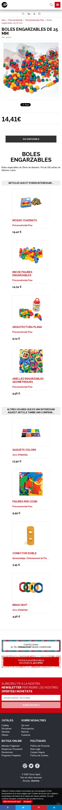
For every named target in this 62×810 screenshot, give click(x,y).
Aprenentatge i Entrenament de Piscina (31, 558)
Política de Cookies (39, 755)
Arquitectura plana (27, 327)
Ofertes (5, 735)
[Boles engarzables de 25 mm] (31, 98)
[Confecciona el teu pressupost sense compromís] (31, 647)
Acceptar (27, 801)
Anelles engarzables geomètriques (28, 380)
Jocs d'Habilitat (20, 455)
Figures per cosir (24, 501)
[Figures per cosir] (31, 494)
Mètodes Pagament (11, 746)
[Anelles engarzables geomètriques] (31, 371)
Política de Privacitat (40, 746)
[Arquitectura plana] (31, 319)
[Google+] (25, 766)
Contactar (25, 735)
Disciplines (7, 728)
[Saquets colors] (31, 442)
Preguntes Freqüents (11, 755)
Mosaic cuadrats (24, 220)
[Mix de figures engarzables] (31, 264)
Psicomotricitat (15, 20)
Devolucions (7, 752)
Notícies (25, 732)
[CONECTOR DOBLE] (31, 546)
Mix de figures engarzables (22, 274)
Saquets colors (24, 449)
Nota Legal (35, 749)
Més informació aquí (12, 801)
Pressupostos (27, 728)
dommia (35, 781)
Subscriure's (31, 705)
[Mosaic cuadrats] (31, 213)
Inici (3, 20)
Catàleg (5, 725)
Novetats (6, 732)
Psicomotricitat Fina (34, 20)
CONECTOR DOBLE (24, 553)
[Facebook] (37, 766)
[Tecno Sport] (7, 7)
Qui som (25, 725)
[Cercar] (51, 4)
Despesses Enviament (12, 749)
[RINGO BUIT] (31, 597)
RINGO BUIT (19, 604)
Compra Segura (37, 752)
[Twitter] (31, 766)
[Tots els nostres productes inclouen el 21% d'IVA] (31, 663)
